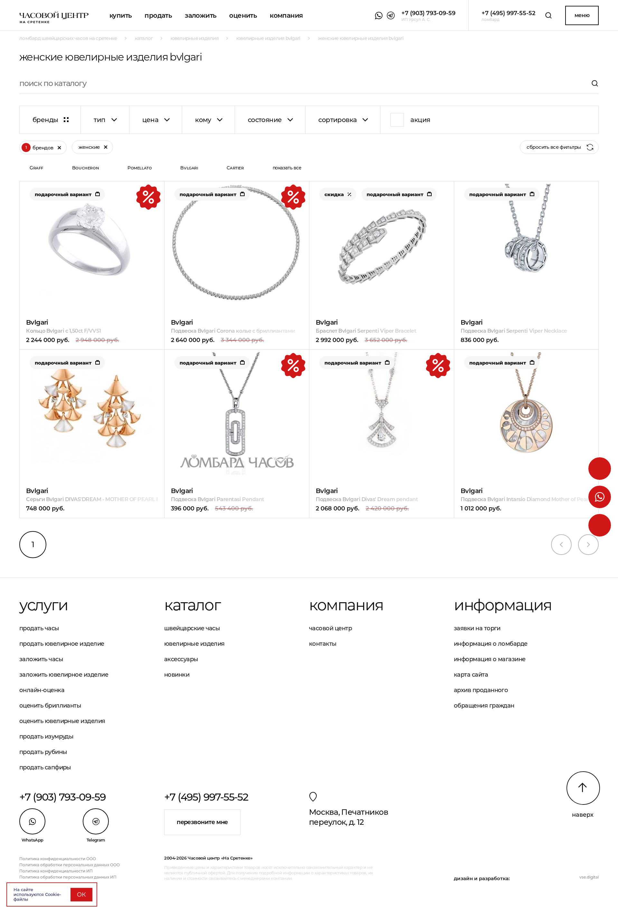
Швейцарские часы (192, 628)
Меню (582, 15)
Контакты (323, 644)
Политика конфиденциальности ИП (56, 871)
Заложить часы (41, 659)
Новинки (176, 675)
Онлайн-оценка (41, 690)
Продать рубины (43, 752)
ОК (81, 894)
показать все (287, 168)
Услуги (43, 605)
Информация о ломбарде (491, 644)
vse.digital (589, 877)
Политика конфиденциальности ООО (57, 858)
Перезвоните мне (202, 822)
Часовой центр (330, 628)
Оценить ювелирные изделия (62, 721)
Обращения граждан (484, 706)
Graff (36, 168)
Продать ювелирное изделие (61, 644)
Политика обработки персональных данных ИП (68, 877)
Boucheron (85, 168)
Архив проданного (481, 690)
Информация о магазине (490, 659)
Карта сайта (471, 675)
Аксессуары (181, 659)
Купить (120, 15)
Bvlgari (189, 168)
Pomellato (139, 168)
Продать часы (39, 628)
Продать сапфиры (45, 767)
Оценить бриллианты (50, 706)
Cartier (235, 168)
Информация (503, 605)
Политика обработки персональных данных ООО (69, 864)
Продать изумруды (46, 736)
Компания (286, 15)
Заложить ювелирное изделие (63, 675)
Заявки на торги (477, 628)
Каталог (192, 605)
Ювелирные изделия (194, 644)
